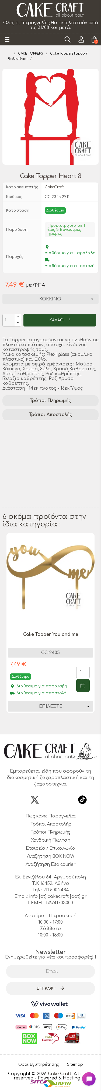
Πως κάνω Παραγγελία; (51, 816)
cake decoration (22, 427)
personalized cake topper (33, 448)
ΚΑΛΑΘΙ (57, 320)
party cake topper (25, 468)
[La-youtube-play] (66, 799)
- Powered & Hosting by (61, 1078)
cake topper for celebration (35, 503)
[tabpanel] (50, 627)
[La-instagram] (50, 799)
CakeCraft (54, 187)
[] (83, 685)
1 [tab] (37, 724)
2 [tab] (42, 724)
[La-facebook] (19, 799)
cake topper (61, 427)
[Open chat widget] (89, 1079)
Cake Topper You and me (50, 634)
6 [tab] (64, 724)
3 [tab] (48, 724)
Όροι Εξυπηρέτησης (38, 1065)
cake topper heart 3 (27, 489)
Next (96, 630)
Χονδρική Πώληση (50, 840)
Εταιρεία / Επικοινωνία (50, 848)
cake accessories (23, 441)
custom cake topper (26, 455)
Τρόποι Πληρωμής (50, 400)
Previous (5, 630)
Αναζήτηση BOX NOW (50, 856)
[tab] (50, 400)
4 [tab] (53, 724)
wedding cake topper (28, 462)
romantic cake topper (28, 475)
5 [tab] (58, 724)
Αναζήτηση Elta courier (50, 864)
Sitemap (75, 1065)
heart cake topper (25, 482)
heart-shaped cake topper (34, 496)
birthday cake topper (28, 434)
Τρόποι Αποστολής (50, 414)
